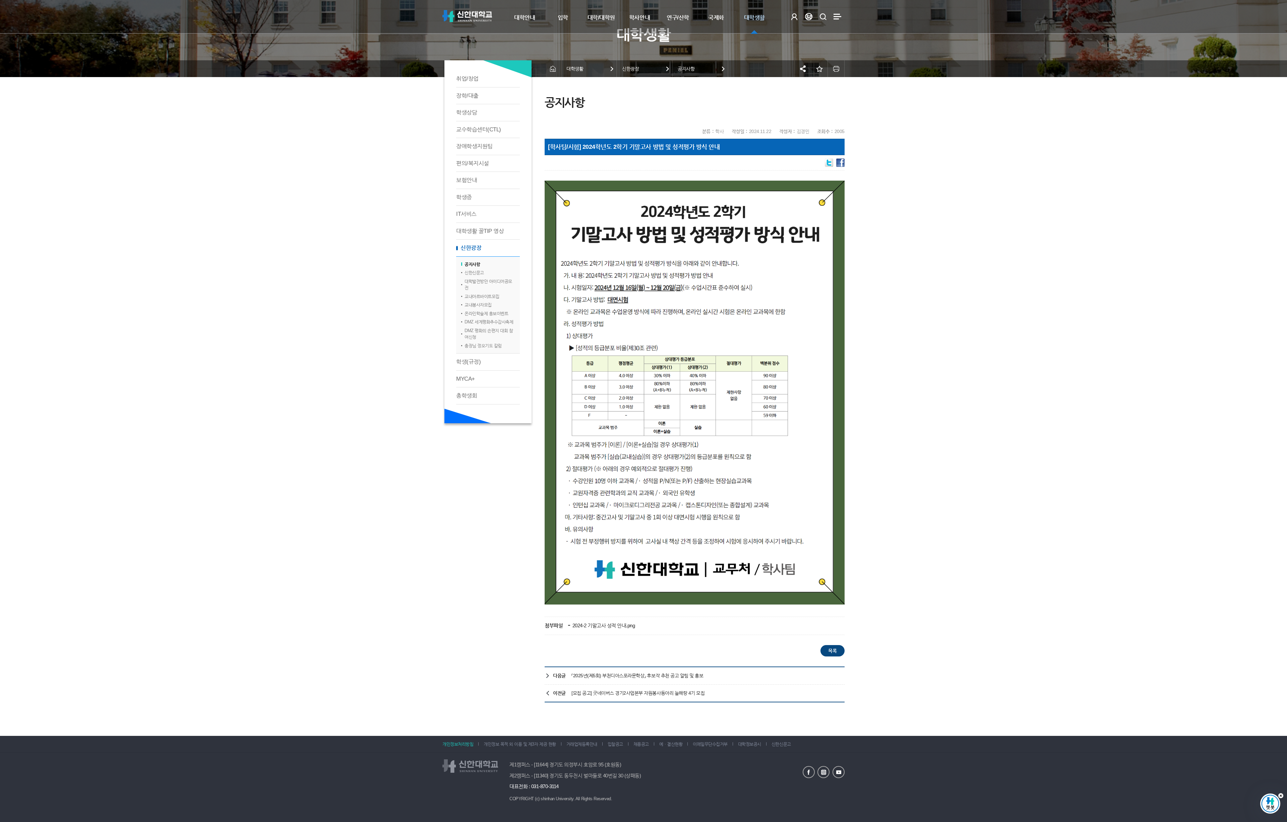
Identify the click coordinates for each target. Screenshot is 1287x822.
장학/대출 (467, 95)
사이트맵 (837, 16)
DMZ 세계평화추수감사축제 (489, 321)
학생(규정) (468, 362)
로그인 (794, 16)
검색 (823, 16)
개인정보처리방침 (457, 744)
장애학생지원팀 (474, 146)
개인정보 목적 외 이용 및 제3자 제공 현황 (520, 744)
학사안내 (639, 17)
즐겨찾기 (819, 68)
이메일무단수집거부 (710, 744)
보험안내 (466, 180)
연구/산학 (678, 17)
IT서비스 (466, 214)
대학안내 (524, 17)
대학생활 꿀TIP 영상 (480, 231)
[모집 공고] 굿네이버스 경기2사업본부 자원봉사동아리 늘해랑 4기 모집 (637, 693)
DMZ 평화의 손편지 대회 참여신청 (489, 334)
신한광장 (471, 248)
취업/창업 (467, 78)
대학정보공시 (749, 744)
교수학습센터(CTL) (478, 129)
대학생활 (754, 17)
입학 (563, 17)
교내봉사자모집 (478, 304)
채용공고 (641, 744)
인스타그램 (823, 772)
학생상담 (466, 112)
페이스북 (809, 772)
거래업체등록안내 (581, 744)
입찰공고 (615, 744)
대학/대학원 (601, 17)
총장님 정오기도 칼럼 (483, 345)
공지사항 (472, 264)
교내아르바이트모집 (482, 296)
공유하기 (802, 68)
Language (808, 16)
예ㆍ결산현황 (670, 744)
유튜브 (839, 772)
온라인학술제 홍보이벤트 (486, 313)
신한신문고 (474, 272)
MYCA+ (465, 379)
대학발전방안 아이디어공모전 (488, 285)
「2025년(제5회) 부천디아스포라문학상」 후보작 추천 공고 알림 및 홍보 (637, 675)
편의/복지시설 (472, 163)
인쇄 (836, 68)
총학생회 (466, 395)
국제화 (716, 17)
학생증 (464, 197)
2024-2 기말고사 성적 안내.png (603, 625)
